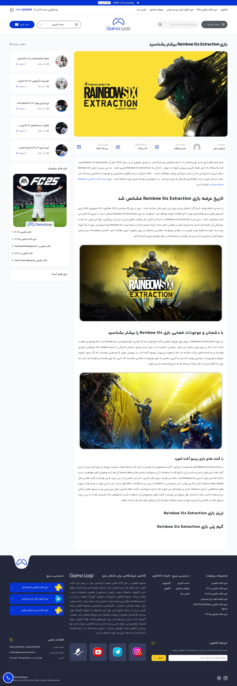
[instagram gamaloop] (137, 652)
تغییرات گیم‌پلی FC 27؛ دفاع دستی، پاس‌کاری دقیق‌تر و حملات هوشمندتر (32, 81)
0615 (17, 647)
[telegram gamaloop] (117, 652)
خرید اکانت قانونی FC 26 (216, 614)
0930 (32, 647)
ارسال (160, 658)
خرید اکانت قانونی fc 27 (216, 588)
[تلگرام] (219, 678)
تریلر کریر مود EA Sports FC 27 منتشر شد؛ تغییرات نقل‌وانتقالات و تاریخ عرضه (32, 103)
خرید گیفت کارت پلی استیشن (214, 599)
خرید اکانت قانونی (219, 583)
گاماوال (167, 588)
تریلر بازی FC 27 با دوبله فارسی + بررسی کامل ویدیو (32, 148)
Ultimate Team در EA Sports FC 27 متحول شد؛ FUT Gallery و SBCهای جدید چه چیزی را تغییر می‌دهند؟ (32, 59)
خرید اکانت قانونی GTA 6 (216, 594)
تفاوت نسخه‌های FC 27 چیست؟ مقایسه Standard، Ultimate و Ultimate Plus (32, 126)
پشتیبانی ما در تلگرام (117, 3)
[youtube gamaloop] (98, 652)
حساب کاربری (184, 583)
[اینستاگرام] (225, 678)
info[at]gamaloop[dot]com (22, 652)
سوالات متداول (156, 10)
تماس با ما (141, 10)
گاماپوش (166, 583)
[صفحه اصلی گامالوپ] (118, 24)
